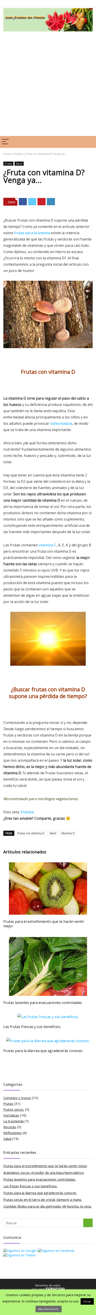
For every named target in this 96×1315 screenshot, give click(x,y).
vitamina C (47, 545)
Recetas (9, 1127)
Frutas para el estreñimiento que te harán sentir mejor (43, 923)
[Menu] (5, 142)
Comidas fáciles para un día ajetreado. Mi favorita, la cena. (47, 1206)
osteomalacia (61, 423)
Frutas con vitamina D (30, 833)
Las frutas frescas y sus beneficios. (32, 1026)
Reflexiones (12, 1132)
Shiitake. (28, 812)
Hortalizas (11, 1115)
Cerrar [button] (87, 1301)
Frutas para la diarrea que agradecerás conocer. (43, 1050)
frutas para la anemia (32, 232)
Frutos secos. (13, 1109)
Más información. (48, 1309)
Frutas (18, 154)
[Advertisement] (48, 83)
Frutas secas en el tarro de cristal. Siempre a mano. (42, 1199)
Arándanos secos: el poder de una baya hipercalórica (43, 1172)
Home (7, 154)
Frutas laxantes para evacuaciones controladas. (42, 1002)
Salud (19, 163)
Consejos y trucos (17, 1097)
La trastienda (13, 1121)
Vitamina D (68, 833)
